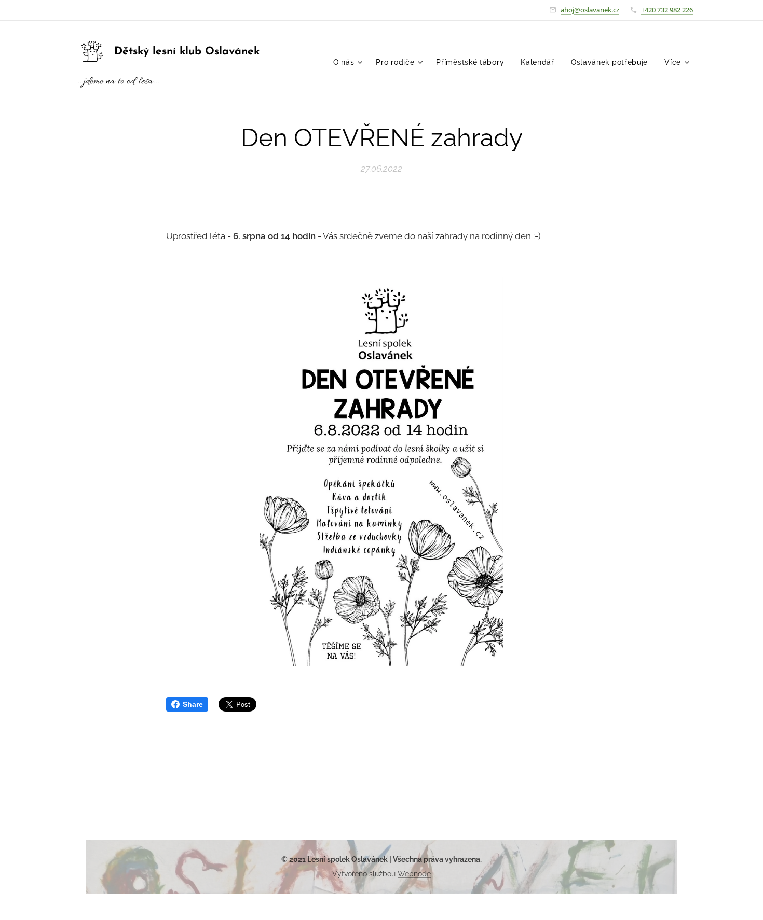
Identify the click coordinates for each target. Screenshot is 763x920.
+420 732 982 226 (667, 10)
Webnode (414, 874)
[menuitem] (349, 62)
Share (193, 704)
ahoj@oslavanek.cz (590, 10)
